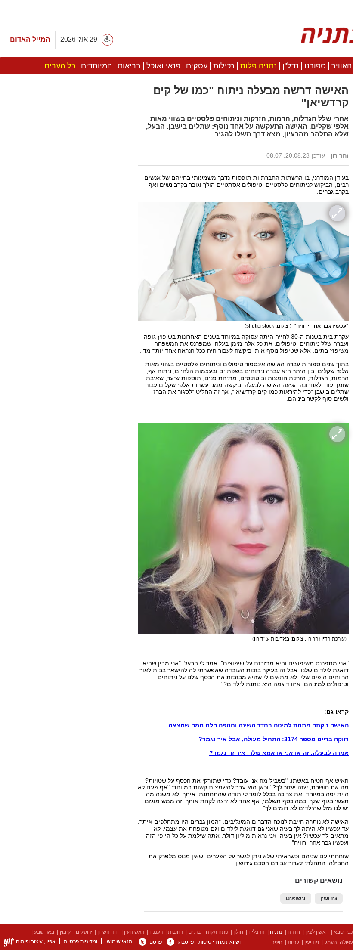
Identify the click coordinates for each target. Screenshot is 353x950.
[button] (64, 485)
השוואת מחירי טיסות (220, 942)
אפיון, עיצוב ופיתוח (36, 941)
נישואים (296, 898)
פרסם (155, 942)
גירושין (328, 898)
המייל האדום (30, 39)
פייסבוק (185, 942)
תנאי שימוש (119, 941)
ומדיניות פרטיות (80, 941)
